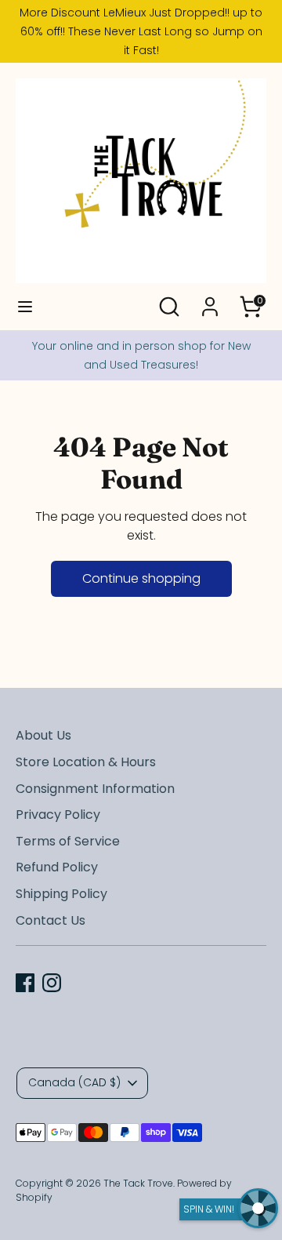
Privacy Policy (58, 814)
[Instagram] (51, 982)
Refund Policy (57, 867)
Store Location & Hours (86, 762)
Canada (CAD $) (74, 1082)
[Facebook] (25, 982)
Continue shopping (141, 578)
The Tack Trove (138, 1183)
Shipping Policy (61, 894)
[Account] (210, 300)
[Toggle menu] (25, 306)
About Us (43, 735)
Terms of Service (68, 841)
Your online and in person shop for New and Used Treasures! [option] (141, 355)
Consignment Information (95, 789)
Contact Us (50, 920)
